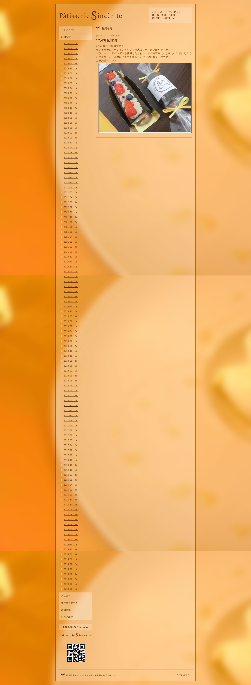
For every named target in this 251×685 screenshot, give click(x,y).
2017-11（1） (71, 410)
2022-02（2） (71, 207)
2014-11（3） (71, 549)
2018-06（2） (71, 376)
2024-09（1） (71, 118)
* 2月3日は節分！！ (110, 40)
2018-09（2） (71, 361)
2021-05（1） (71, 232)
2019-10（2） (71, 311)
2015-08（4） (71, 514)
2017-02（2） (71, 450)
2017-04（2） (71, 445)
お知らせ (66, 36)
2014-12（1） (71, 544)
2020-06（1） (71, 281)
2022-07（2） (71, 187)
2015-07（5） (71, 519)
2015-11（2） (71, 500)
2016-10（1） (71, 470)
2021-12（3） (71, 217)
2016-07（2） (71, 475)
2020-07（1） (71, 276)
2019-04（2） (71, 331)
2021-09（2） (71, 222)
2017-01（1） (71, 455)
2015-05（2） (71, 529)
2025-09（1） (71, 73)
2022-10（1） (71, 182)
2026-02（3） (71, 63)
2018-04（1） (71, 386)
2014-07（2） (71, 564)
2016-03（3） (71, 490)
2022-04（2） (71, 197)
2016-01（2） (71, 495)
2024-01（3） (71, 138)
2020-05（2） (71, 286)
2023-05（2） (71, 153)
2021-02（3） (71, 247)
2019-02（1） (71, 341)
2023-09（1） (71, 148)
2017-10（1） (71, 415)
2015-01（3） (71, 539)
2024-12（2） (71, 108)
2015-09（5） (71, 510)
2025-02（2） (71, 98)
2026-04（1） (71, 58)
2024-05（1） (71, 128)
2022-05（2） (71, 192)
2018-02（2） (71, 395)
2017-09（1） (71, 420)
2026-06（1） (71, 48)
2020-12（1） (71, 257)
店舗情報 (66, 609)
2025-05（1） (71, 83)
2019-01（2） (71, 346)
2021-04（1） (71, 237)
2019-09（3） (71, 316)
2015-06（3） (71, 524)
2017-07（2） (71, 430)
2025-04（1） (71, 88)
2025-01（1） (71, 103)
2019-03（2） (71, 336)
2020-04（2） (71, 291)
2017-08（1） (71, 425)
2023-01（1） (71, 167)
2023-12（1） (71, 143)
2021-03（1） (71, 242)
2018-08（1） (71, 366)
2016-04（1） (71, 485)
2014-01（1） (71, 589)
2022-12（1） (71, 172)
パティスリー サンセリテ (166, 11)
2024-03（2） (71, 133)
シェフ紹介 (67, 616)
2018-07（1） (71, 371)
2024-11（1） (71, 113)
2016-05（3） (71, 480)
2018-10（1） (71, 356)
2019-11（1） (71, 306)
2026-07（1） (71, 43)
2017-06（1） (71, 435)
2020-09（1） (71, 272)
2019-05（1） (71, 326)
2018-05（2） (71, 381)
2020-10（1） (71, 267)
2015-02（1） (71, 534)
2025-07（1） (71, 78)
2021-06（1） (71, 227)
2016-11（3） (71, 465)
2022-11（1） (71, 177)
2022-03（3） (71, 202)
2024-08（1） (71, 123)
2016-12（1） (71, 460)
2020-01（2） (71, 301)
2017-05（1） (71, 440)
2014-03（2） (71, 579)
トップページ (68, 29)
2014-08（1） (71, 559)
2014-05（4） (71, 574)
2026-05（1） (71, 53)
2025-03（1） (71, 93)
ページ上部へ (183, 675)
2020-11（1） (71, 262)
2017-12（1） (71, 405)
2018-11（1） (71, 351)
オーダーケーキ (69, 602)
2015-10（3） (71, 505)
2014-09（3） (71, 554)
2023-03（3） (71, 157)
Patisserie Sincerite (83, 675)
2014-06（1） (71, 569)
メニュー (66, 595)
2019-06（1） (71, 321)
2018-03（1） (71, 391)
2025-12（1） (71, 68)
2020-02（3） (71, 296)
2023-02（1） (71, 162)
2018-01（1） (71, 400)
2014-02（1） (71, 584)
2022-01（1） (71, 212)
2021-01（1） (71, 252)
